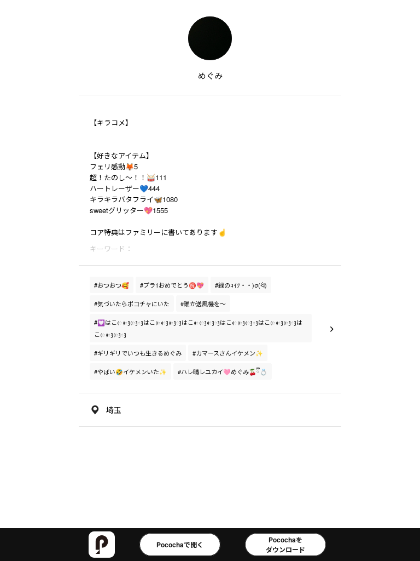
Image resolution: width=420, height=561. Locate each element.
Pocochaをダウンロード (285, 544)
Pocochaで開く (179, 544)
